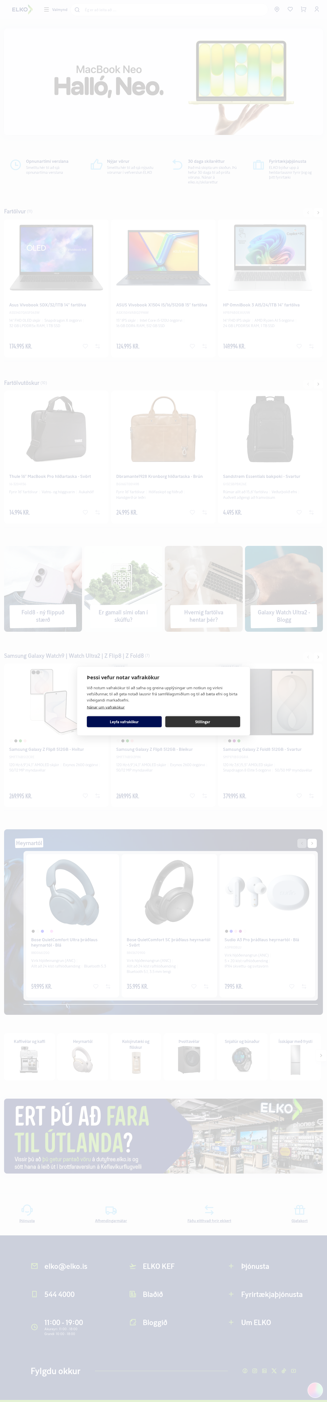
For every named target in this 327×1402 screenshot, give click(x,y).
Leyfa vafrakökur (124, 721)
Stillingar (202, 721)
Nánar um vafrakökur (106, 707)
